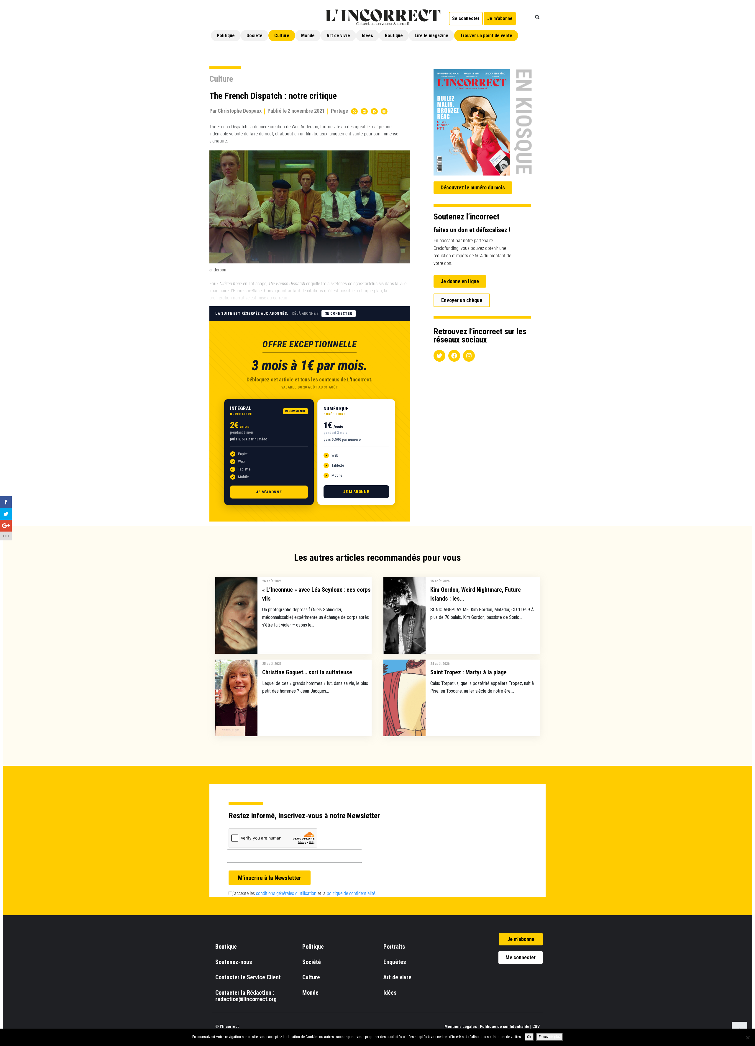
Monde (308, 35)
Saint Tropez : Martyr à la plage (468, 672)
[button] (537, 17)
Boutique (394, 35)
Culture (281, 35)
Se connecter (338, 313)
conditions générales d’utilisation (286, 893)
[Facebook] (454, 356)
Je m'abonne (269, 492)
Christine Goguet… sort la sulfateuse (307, 672)
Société (254, 35)
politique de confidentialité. (351, 893)
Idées (367, 35)
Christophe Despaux (240, 111)
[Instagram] (469, 356)
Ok (529, 1036)
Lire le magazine (431, 35)
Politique (226, 35)
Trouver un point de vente (486, 35)
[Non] (748, 1037)
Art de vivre (338, 35)
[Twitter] (439, 356)
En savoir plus (549, 1036)
